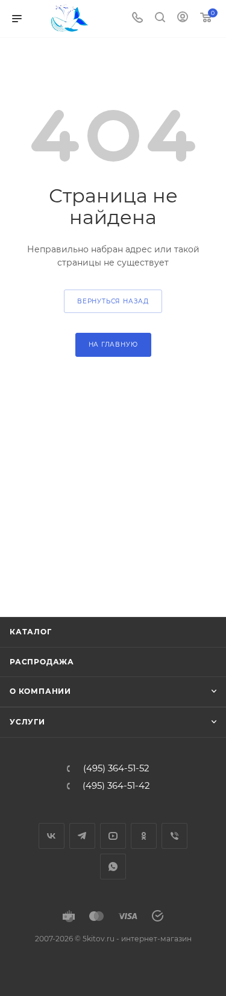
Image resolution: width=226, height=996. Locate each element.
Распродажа (42, 661)
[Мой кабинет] (182, 18)
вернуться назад (113, 301)
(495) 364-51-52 (116, 768)
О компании (40, 691)
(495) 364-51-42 (116, 786)
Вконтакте (51, 836)
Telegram (82, 836)
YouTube (113, 836)
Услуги (27, 721)
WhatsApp (113, 866)
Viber (174, 836)
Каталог (31, 631)
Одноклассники (144, 836)
